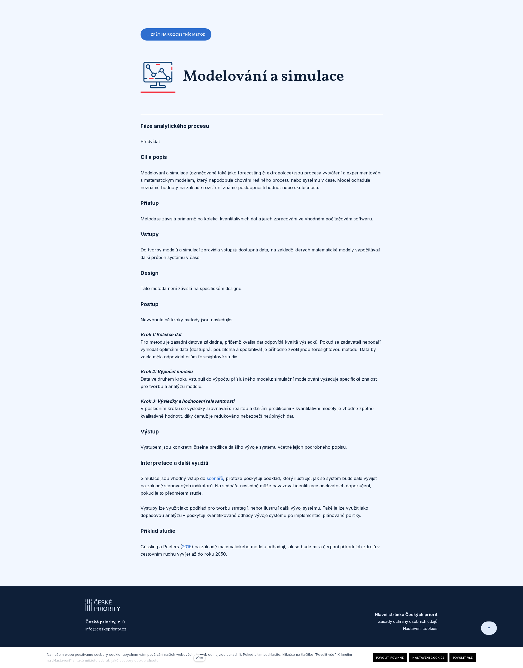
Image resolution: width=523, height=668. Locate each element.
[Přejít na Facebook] (435, 601)
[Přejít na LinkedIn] (422, 601)
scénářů (215, 478)
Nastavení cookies (420, 628)
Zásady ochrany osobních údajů (407, 621)
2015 (186, 546)
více (199, 658)
